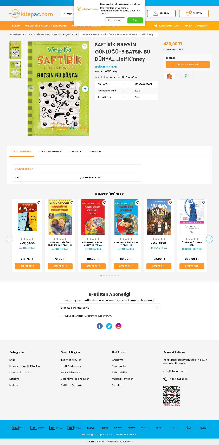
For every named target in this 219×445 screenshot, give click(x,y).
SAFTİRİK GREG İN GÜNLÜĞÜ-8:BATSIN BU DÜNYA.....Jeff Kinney (118, 34)
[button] (31, 88)
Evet (135, 20)
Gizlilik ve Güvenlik (71, 385)
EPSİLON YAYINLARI (106, 66)
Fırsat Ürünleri (196, 26)
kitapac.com (103, 434)
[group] (58, 88)
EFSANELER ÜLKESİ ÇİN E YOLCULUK (126, 244)
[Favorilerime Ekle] (38, 202)
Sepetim (117, 385)
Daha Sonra (115, 20)
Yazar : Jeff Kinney (106, 71)
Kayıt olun (155, 307)
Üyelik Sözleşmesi (71, 366)
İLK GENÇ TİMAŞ (159, 247)
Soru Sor (95, 151)
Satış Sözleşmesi (70, 372)
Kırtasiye (14, 379)
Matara (13, 385)
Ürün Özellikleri (21, 151)
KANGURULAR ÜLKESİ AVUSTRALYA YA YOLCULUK (93, 244)
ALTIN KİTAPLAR (27, 247)
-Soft (90, 441)
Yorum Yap (132, 77)
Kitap (12, 360)
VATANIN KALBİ (159, 243)
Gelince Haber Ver (188, 64)
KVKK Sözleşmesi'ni (74, 315)
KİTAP (16, 26)
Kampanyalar (169, 26)
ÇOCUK (69, 34)
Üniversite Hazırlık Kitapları (24, 366)
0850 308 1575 (179, 379)
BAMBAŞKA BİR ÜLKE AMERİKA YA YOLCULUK (60, 244)
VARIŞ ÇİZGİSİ (27, 243)
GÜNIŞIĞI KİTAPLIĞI (192, 249)
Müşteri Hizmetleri (122, 379)
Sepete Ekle (27, 266)
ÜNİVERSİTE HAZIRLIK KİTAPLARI (46, 26)
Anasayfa (15, 34)
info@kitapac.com (174, 371)
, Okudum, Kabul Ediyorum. (88, 316)
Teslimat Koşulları (71, 360)
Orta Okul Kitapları (20, 372)
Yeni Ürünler (119, 366)
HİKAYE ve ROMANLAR (49, 34)
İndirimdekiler (120, 372)
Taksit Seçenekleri (50, 151)
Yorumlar (75, 151)
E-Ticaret (99, 441)
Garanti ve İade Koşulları (75, 379)
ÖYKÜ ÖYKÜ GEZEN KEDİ (192, 244)
